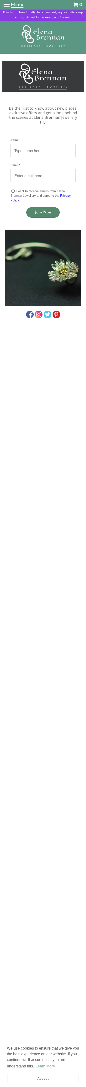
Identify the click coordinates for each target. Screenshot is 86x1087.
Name (15, 140)
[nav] (13, 5)
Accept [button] (43, 1078)
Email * (15, 165)
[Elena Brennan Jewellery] (43, 37)
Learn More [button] (45, 1066)
